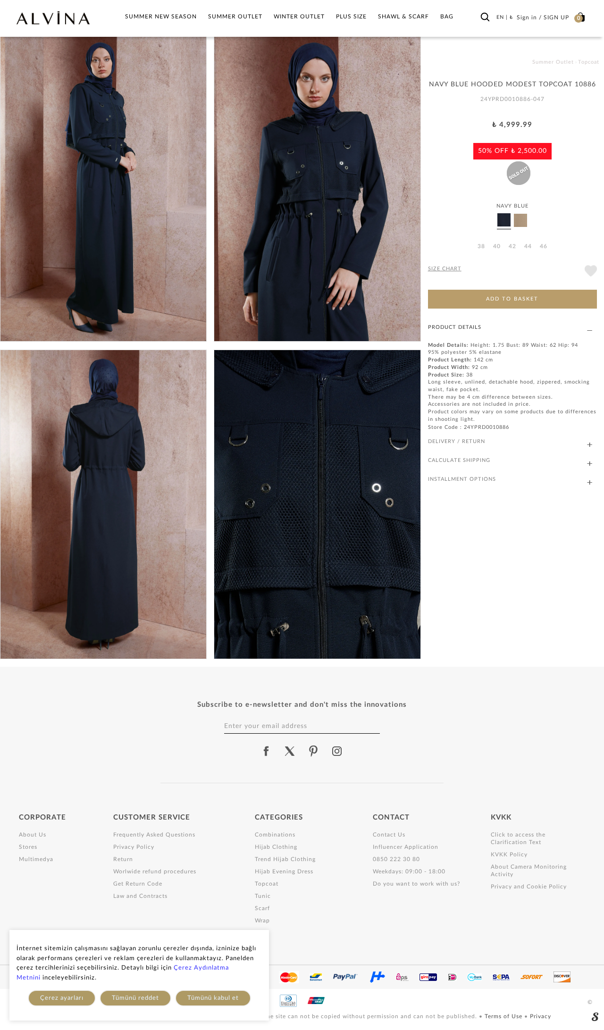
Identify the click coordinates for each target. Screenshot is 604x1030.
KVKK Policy (509, 854)
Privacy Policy (133, 847)
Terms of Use (504, 1016)
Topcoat (266, 884)
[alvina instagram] (338, 751)
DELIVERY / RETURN (456, 441)
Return (123, 859)
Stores (28, 847)
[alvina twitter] (289, 751)
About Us (32, 834)
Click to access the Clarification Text (518, 838)
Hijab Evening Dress (284, 871)
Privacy (540, 1016)
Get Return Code (137, 884)
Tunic (263, 896)
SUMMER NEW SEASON (161, 16)
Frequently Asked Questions (154, 834)
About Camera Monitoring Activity (529, 870)
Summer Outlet (235, 16)
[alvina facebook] (266, 751)
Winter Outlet (299, 16)
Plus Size (351, 16)
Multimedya (36, 859)
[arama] (485, 17)
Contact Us (389, 834)
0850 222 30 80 (396, 859)
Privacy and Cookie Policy (529, 886)
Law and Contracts (140, 896)
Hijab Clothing (276, 847)
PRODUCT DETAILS (454, 327)
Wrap (262, 920)
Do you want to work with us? (416, 884)
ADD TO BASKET (512, 298)
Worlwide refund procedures (154, 871)
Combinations (275, 834)
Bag (446, 16)
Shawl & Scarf (403, 16)
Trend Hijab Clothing (285, 859)
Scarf (262, 908)
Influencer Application (405, 847)
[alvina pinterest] (313, 751)
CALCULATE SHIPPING (459, 460)
